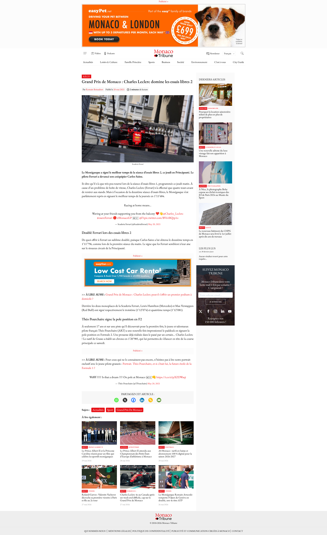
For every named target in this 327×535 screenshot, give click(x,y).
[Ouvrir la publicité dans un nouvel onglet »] (163, 25)
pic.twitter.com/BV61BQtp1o (161, 218)
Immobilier (213, 108)
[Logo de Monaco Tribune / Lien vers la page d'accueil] (163, 53)
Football (169, 447)
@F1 (141, 218)
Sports (151, 62)
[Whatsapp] (116, 400)
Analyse (203, 108)
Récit (86, 76)
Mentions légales (119, 530)
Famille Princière (133, 62)
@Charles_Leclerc (173, 213)
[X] (125, 400)
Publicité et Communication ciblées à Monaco (200, 530)
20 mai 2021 (119, 89)
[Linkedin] (142, 400)
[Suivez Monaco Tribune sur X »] (201, 311)
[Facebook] (133, 400)
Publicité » (138, 255)
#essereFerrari (104, 218)
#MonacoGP (124, 218)
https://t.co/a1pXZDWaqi (171, 377)
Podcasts (111, 53)
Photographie (213, 186)
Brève (84, 447)
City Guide (238, 62)
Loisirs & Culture (108, 62)
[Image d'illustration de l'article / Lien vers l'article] (137, 433)
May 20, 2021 (154, 224)
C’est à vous (220, 62)
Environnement (199, 62)
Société (180, 62)
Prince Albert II (96, 447)
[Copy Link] (150, 400)
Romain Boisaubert (94, 89)
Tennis (92, 491)
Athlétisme (134, 447)
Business (166, 62)
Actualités (88, 62)
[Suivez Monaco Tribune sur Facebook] (208, 311)
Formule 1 (131, 491)
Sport (110, 410)
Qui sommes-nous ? (95, 530)
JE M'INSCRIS (215, 301)
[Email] (159, 400)
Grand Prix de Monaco (129, 410)
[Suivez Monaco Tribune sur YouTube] (229, 311)
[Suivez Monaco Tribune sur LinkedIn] (222, 311)
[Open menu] (85, 51)
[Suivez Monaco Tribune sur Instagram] (215, 311)
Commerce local (213, 147)
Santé (208, 228)
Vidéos (98, 53)
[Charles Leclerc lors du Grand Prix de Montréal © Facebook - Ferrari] (137, 477)
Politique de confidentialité (151, 530)
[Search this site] (242, 53)
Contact (237, 530)
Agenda (124, 447)
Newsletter (215, 53)
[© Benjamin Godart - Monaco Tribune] (215, 214)
